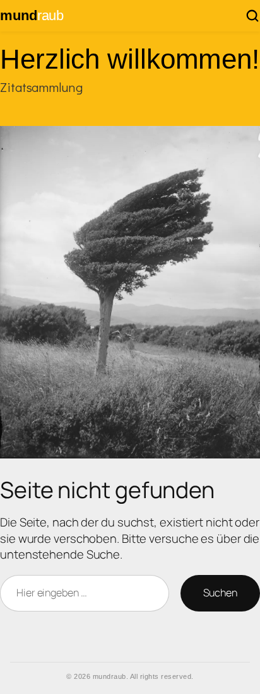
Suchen (220, 593)
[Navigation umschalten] (252, 15)
